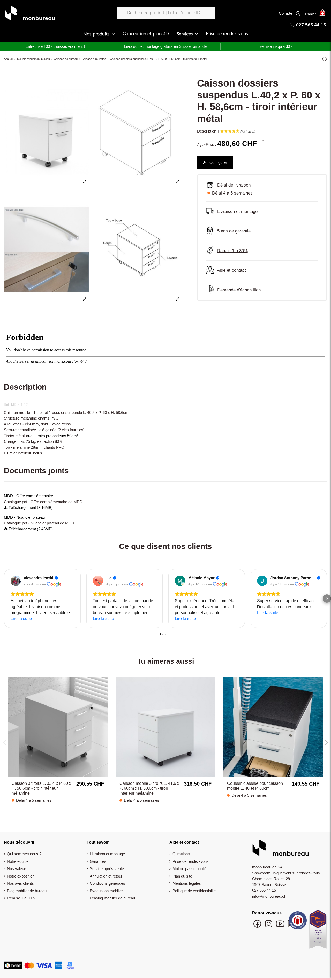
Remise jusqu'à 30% (276, 46)
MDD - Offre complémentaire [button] (28, 496)
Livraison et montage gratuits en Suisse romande (165, 46)
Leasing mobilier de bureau (112, 898)
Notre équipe (17, 861)
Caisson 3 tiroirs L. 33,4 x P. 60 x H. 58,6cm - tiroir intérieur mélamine (41, 788)
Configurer (217, 162)
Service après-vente (107, 868)
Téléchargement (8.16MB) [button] (30, 507)
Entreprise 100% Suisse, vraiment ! (55, 46)
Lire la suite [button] (21, 618)
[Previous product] (323, 59)
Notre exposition (20, 876)
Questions (181, 854)
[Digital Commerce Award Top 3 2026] (318, 930)
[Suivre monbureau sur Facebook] (258, 926)
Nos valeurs (17, 868)
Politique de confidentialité (194, 891)
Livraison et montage (107, 854)
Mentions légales (186, 883)
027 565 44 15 (310, 24)
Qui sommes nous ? (24, 854)
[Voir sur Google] (16, 581)
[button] (99, 34)
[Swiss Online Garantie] (298, 921)
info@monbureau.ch (269, 896)
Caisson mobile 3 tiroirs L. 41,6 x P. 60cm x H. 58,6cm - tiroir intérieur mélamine (149, 788)
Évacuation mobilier (106, 891)
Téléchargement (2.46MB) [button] (30, 529)
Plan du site (182, 876)
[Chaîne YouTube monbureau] (280, 926)
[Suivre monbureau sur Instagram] (269, 926)
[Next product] (326, 59)
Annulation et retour (106, 876)
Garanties (98, 861)
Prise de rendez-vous (190, 861)
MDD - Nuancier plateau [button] (24, 517)
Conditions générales (107, 883)
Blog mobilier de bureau (27, 891)
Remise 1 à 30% (21, 898)
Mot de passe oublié (189, 868)
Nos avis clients (20, 883)
